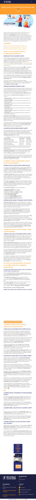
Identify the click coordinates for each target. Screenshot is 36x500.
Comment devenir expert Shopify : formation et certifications (15, 49)
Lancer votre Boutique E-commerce (13, 322)
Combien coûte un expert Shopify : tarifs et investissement (15, 48)
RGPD (17, 499)
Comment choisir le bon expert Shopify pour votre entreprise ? (16, 46)
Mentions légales (22, 479)
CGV (20, 481)
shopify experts (21, 165)
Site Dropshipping (22, 499)
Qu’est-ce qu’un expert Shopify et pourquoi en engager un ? (15, 45)
